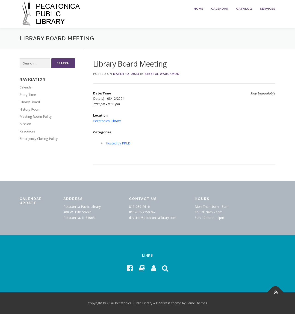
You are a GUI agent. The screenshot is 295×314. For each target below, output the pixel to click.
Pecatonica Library (107, 121)
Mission (25, 124)
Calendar (219, 8)
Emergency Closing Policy (39, 138)
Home (198, 8)
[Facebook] (130, 268)
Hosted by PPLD (118, 143)
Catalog (244, 8)
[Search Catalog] (165, 268)
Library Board (30, 102)
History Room (30, 109)
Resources (27, 131)
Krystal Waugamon (162, 74)
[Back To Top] (275, 292)
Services (267, 8)
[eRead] (142, 268)
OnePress (163, 303)
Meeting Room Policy (36, 116)
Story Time (28, 94)
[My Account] (153, 268)
